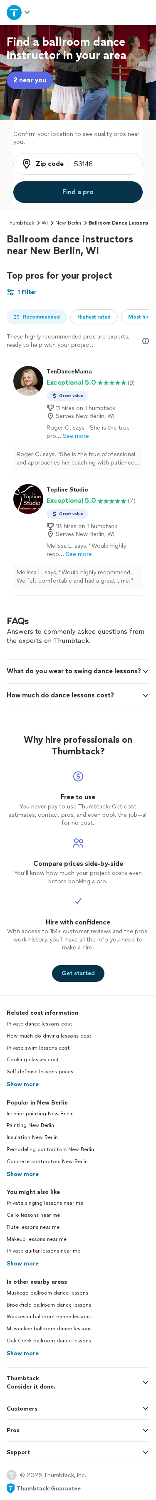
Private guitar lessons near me (43, 1251)
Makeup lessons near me (37, 1239)
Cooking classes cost (33, 1060)
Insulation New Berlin (32, 1137)
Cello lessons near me (33, 1215)
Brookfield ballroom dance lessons (49, 1305)
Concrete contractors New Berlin (47, 1161)
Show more (23, 1084)
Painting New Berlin (30, 1125)
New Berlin (68, 223)
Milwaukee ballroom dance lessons (49, 1329)
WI (45, 223)
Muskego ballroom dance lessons (47, 1293)
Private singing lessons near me (45, 1203)
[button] (78, 671)
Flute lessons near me (33, 1227)
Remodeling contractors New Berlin (50, 1149)
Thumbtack (20, 223)
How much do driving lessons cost (49, 1036)
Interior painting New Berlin (40, 1114)
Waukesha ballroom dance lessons (49, 1317)
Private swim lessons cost (38, 1048)
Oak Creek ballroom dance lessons (49, 1341)
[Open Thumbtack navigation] (18, 12)
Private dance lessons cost (39, 1024)
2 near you (29, 80)
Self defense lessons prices (40, 1072)
